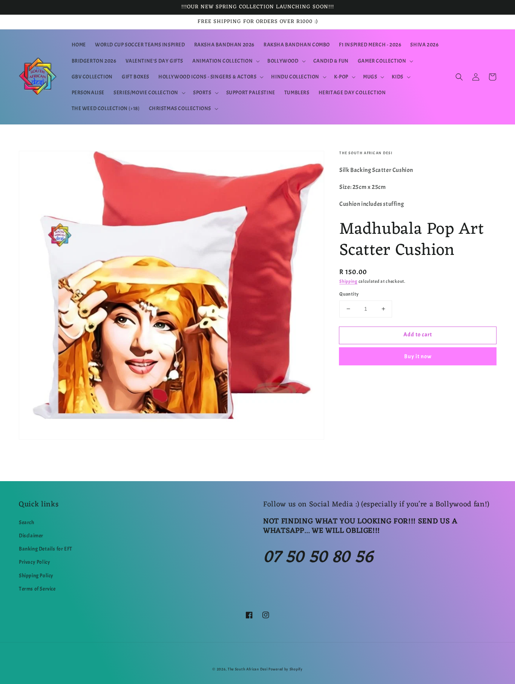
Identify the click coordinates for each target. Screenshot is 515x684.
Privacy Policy (34, 562)
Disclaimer (31, 535)
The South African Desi (247, 669)
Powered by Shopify (285, 669)
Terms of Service (37, 589)
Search (26, 522)
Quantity (349, 294)
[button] (225, 61)
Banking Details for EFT (45, 549)
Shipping (348, 281)
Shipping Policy (36, 575)
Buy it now (418, 356)
